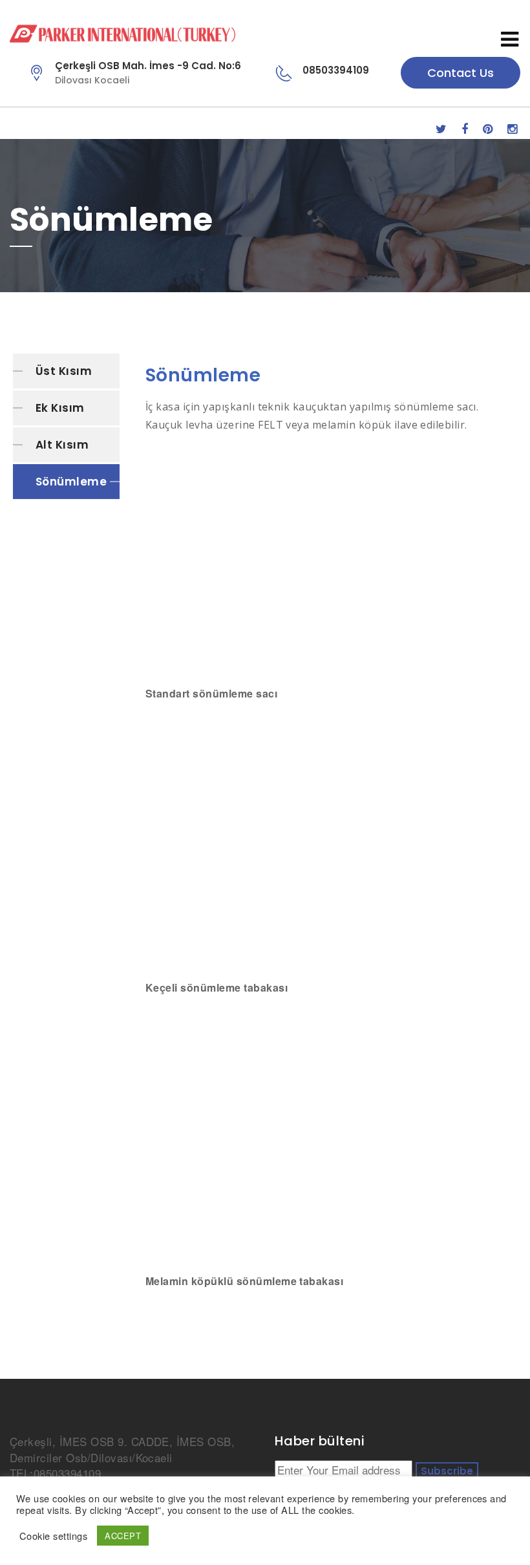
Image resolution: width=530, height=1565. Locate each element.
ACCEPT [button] (123, 1535)
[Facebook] (464, 128)
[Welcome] (235, 33)
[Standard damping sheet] (331, 567)
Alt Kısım (62, 444)
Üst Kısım (64, 371)
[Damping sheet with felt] (331, 840)
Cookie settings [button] (53, 1536)
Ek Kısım (60, 408)
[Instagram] (512, 128)
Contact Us (460, 73)
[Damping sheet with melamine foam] (331, 1134)
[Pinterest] (488, 128)
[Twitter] (441, 128)
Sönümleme (71, 481)
